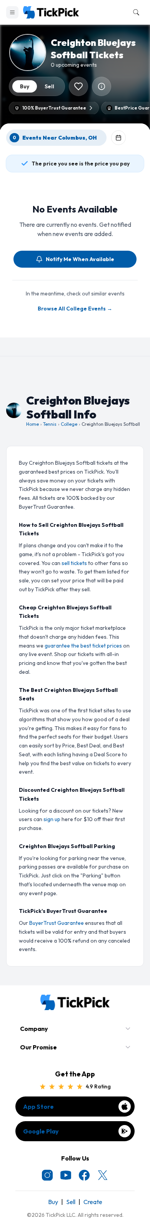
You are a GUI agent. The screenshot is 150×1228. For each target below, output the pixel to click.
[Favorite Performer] (78, 86)
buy (24, 86)
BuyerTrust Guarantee (56, 922)
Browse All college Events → (75, 308)
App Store (38, 1106)
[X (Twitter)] (103, 1175)
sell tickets (74, 563)
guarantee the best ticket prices (83, 645)
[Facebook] (84, 1175)
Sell (70, 1202)
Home (32, 424)
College (69, 424)
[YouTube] (66, 1175)
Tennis (50, 424)
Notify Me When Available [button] (80, 259)
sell (49, 86)
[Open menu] (12, 12)
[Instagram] (47, 1175)
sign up (51, 819)
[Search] (134, 12)
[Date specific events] (118, 137)
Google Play (41, 1131)
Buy (53, 1202)
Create (92, 1202)
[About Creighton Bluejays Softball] (101, 86)
